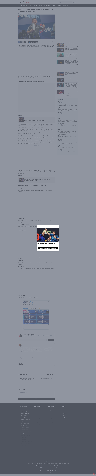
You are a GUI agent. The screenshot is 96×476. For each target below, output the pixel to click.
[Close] (57, 226)
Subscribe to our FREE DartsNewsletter (48, 248)
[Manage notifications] (94, 474)
